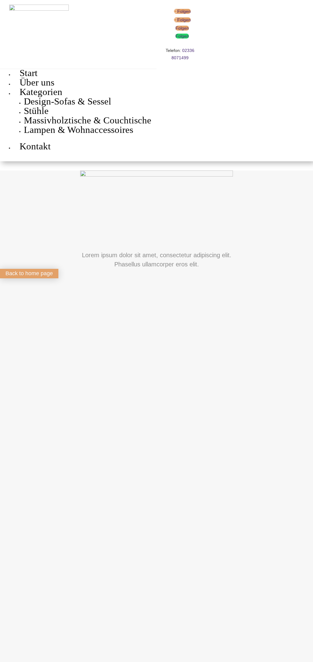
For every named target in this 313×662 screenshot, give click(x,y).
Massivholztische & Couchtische (87, 120)
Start (29, 73)
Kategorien (41, 91)
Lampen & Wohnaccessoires (78, 129)
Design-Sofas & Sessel (67, 101)
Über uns (37, 82)
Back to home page (29, 273)
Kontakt (35, 146)
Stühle (36, 110)
